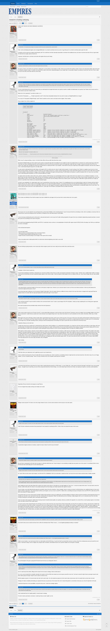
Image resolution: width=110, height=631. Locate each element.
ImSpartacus (12, 51)
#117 (98, 512)
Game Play (15, 21)
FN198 (22, 21)
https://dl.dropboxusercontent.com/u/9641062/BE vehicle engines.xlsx (32, 193)
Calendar (18, 6)
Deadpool (12, 33)
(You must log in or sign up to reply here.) (94, 603)
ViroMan (11, 409)
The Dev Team (69, 623)
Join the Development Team (71, 625)
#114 (98, 416)
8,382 (16, 412)
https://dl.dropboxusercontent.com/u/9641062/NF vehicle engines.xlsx (32, 194)
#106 (98, 207)
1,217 (16, 374)
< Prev (15, 23)
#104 (98, 141)
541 (16, 443)
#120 (98, 599)
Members (23, 3)
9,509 (16, 205)
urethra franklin (13, 441)
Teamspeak (30, 3)
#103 (98, 77)
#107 (98, 241)
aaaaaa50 (12, 390)
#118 (98, 531)
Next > (31, 23)
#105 (98, 188)
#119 (98, 549)
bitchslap (12, 218)
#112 (98, 379)
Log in (98, 0)
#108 (98, 260)
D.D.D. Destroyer (13, 200)
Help (36, 3)
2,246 (16, 35)
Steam (18, 3)
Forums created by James (13, 629)
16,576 (16, 72)
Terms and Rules (98, 629)
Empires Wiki (68, 621)
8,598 (16, 53)
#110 (98, 342)
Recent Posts (23, 6)
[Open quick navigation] (99, 16)
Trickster (11, 70)
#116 (98, 453)
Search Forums (12, 6)
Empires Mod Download (70, 618)
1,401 (16, 393)
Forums (13, 3)
